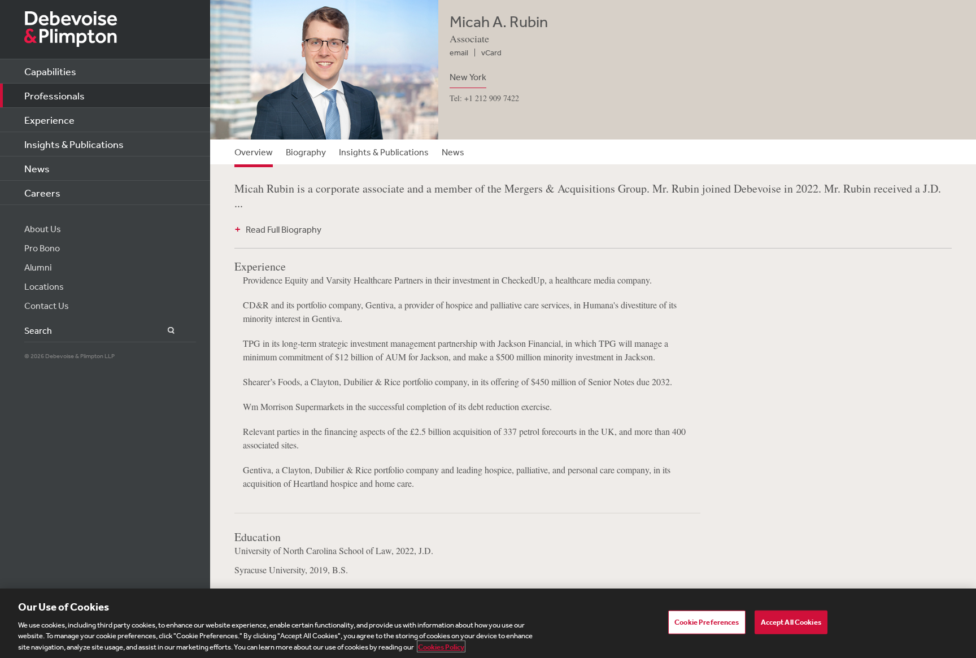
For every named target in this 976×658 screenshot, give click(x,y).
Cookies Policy (441, 646)
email (459, 52)
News (37, 168)
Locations (44, 286)
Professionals (54, 95)
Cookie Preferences (706, 622)
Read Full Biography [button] (283, 229)
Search (165, 330)
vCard (491, 52)
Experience (49, 120)
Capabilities (50, 71)
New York (468, 76)
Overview (253, 152)
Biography (306, 152)
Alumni (38, 267)
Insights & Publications (74, 144)
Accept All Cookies (791, 622)
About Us (42, 228)
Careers (42, 192)
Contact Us (46, 305)
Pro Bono (42, 248)
